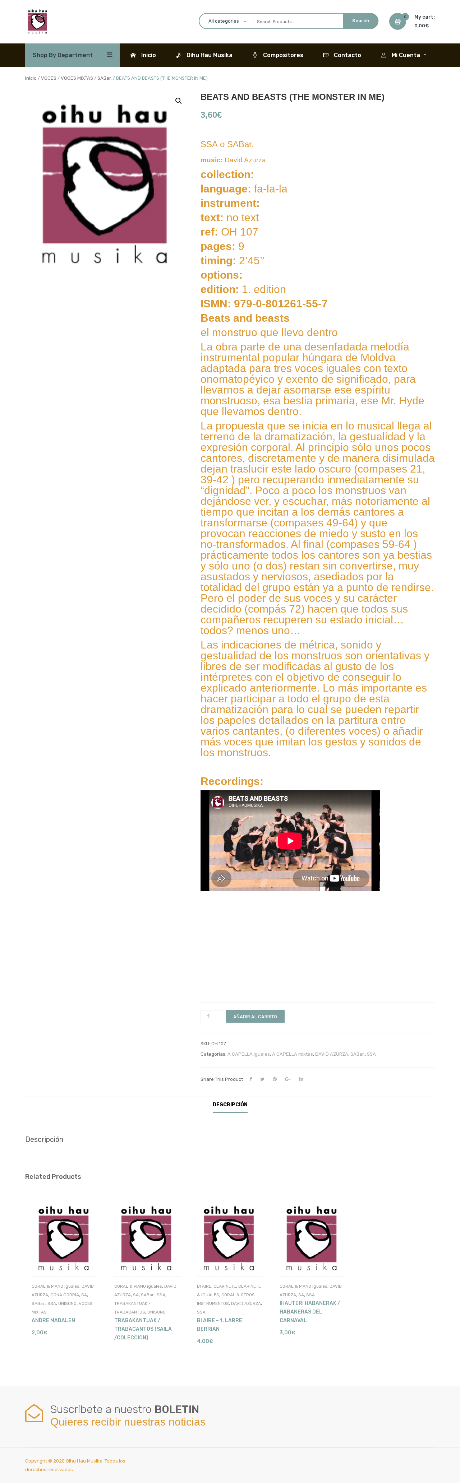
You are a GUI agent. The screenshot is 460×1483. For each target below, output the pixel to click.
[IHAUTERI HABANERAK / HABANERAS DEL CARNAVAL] (313, 1238)
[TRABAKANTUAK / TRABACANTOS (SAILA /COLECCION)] (147, 1238)
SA (84, 1294)
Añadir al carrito (255, 1016)
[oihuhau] (37, 21)
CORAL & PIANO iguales (55, 1286)
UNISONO (67, 1303)
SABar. (104, 78)
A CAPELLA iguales (248, 1054)
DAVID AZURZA (331, 1054)
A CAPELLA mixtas (292, 1054)
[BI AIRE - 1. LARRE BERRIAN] (230, 1238)
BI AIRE (204, 1286)
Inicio (31, 78)
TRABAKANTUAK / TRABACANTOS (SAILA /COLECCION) (143, 1329)
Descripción (230, 1105)
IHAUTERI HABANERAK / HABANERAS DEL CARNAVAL (310, 1312)
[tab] (230, 1105)
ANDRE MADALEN (53, 1320)
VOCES (48, 78)
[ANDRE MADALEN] (65, 1238)
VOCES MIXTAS (77, 78)
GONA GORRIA (64, 1294)
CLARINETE (224, 1286)
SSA (371, 1054)
